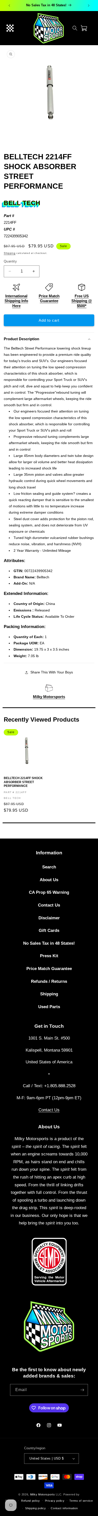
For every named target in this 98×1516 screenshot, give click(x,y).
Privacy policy (55, 1500)
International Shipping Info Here (16, 301)
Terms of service (81, 1500)
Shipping (10, 253)
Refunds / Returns (49, 981)
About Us (49, 879)
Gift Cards (49, 930)
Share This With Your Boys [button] (51, 672)
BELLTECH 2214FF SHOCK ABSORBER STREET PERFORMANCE (23, 782)
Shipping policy (35, 1508)
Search (49, 867)
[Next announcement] (88, 5)
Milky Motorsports (49, 697)
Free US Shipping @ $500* (81, 301)
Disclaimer (49, 918)
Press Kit (49, 955)
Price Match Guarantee (49, 968)
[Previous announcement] (9, 5)
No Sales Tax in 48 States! (49, 943)
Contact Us (49, 905)
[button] (10, 28)
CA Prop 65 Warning (49, 892)
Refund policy (30, 1500)
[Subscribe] (82, 1390)
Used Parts (49, 1006)
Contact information (64, 1508)
